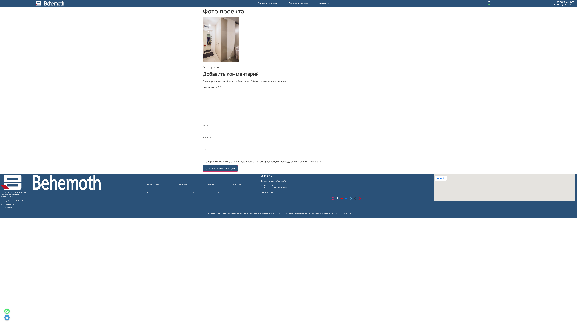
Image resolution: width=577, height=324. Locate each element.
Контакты (324, 3)
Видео (149, 193)
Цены (172, 193)
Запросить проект (268, 3)
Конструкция (237, 184)
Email (207, 137)
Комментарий (212, 87)
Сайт (206, 149)
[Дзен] (355, 198)
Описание (210, 184)
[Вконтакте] (346, 198)
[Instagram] (332, 198)
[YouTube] (341, 198)
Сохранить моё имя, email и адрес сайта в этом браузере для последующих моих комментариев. (264, 161)
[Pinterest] (359, 198)
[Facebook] (337, 198)
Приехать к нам (183, 184)
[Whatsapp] (7, 311)
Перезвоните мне (298, 3)
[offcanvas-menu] (17, 3)
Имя (206, 125)
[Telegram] (7, 317)
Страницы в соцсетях (225, 193)
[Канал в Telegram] (350, 198)
